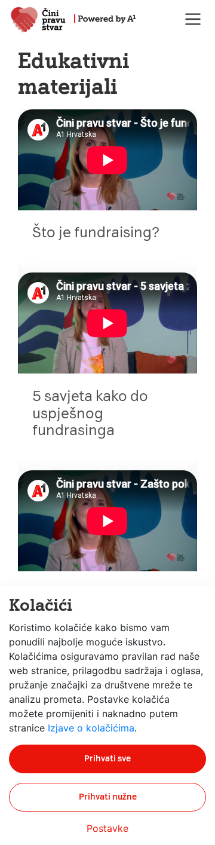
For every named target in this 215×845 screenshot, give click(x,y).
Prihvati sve (107, 759)
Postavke (107, 828)
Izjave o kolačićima (91, 728)
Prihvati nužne (108, 797)
